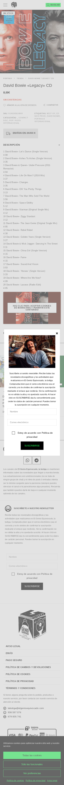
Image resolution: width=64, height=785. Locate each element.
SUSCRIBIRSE (32, 445)
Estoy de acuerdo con (35, 434)
